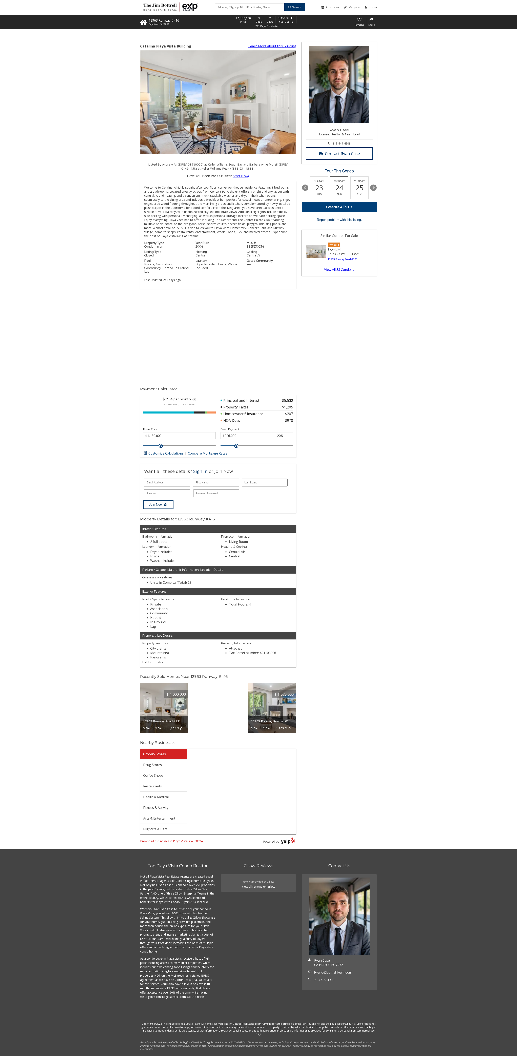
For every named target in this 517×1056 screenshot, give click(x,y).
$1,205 (287, 407)
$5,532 (287, 400)
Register (355, 7)
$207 (289, 413)
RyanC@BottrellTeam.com (333, 972)
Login (373, 7)
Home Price (150, 429)
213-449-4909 (341, 143)
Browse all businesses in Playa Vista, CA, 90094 (171, 841)
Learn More (272, 46)
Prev (305, 188)
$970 (289, 420)
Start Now (240, 176)
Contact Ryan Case (342, 153)
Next (373, 188)
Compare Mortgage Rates (207, 453)
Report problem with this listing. (339, 220)
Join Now (156, 504)
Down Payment (230, 429)
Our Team (333, 7)
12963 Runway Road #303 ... (344, 259)
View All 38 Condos (338, 269)
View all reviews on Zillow (258, 886)
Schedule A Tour (337, 207)
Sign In (200, 471)
